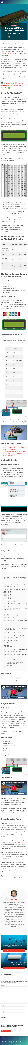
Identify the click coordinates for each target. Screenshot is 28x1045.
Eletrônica (13, 25)
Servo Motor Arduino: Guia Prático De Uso (14, 451)
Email (3, 1011)
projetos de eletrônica (12, 53)
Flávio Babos (16, 36)
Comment (3, 985)
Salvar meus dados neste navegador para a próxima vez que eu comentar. (12, 1026)
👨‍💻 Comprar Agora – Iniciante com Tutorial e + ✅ (12, 85)
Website (3, 1017)
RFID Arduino (21, 842)
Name (3, 1005)
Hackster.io (10, 798)
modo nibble (6, 218)
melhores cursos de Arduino (14, 872)
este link (9, 545)
